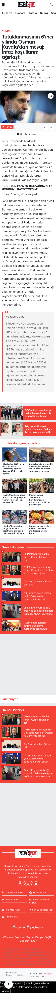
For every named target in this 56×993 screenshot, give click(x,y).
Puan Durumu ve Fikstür (39, 901)
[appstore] (19, 927)
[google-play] (35, 927)
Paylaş (9, 126)
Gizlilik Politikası (10, 972)
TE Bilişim (47, 973)
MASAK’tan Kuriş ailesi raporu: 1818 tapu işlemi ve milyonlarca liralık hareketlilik (14, 498)
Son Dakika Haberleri (42, 909)
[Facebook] (20, 883)
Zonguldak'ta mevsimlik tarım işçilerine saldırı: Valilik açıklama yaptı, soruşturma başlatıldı (41, 467)
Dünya (44, 13)
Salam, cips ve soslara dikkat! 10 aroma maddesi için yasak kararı (40, 530)
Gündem (7, 13)
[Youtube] (36, 883)
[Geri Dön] (8, 984)
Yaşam (33, 13)
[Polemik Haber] (26, 4)
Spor (33, 940)
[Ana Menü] (3, 4)
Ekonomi (20, 13)
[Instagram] (30, 883)
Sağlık (48, 937)
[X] (25, 883)
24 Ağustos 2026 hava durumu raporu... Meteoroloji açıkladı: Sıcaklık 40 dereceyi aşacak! (13, 469)
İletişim (20, 975)
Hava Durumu (40, 892)
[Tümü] (52, 698)
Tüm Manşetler (12, 909)
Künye (9, 975)
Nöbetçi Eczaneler (14, 892)
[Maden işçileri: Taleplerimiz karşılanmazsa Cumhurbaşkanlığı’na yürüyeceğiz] (41, 485)
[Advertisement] (28, 664)
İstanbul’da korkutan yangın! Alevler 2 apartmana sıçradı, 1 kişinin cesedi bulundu (13, 530)
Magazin (24, 940)
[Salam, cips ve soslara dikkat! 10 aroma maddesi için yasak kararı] (41, 516)
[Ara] (51, 4)
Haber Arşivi (11, 916)
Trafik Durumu (12, 899)
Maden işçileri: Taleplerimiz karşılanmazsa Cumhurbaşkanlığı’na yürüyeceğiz (39, 500)
